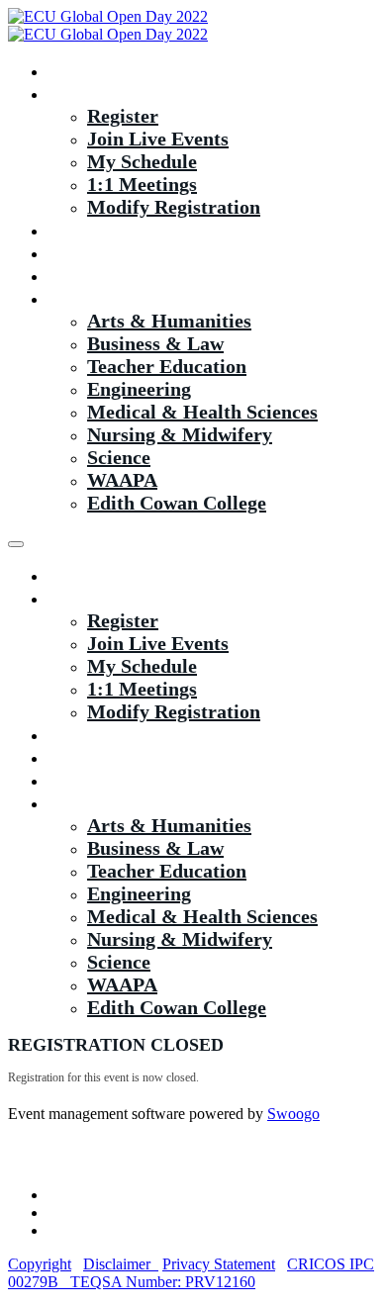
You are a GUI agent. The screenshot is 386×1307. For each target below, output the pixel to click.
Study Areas (99, 298)
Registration (100, 93)
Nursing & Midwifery (179, 434)
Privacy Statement (218, 1264)
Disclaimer (120, 1264)
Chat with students (128, 275)
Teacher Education (166, 366)
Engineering (139, 389)
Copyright (39, 1264)
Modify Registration (173, 207)
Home (73, 70)
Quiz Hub (90, 252)
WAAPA (122, 480)
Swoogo (293, 1113)
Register (122, 116)
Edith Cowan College (176, 502)
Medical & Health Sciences (202, 411)
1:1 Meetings (142, 184)
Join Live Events (158, 138)
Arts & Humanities (169, 320)
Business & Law (155, 343)
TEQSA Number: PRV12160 (162, 1281)
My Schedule (142, 161)
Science (118, 457)
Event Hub (94, 229)
